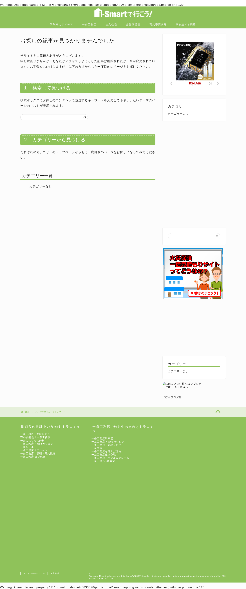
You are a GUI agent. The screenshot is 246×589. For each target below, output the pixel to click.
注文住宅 (111, 24)
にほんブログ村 (172, 397)
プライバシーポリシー (34, 573)
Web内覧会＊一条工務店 (35, 437)
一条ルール (27, 447)
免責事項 (54, 573)
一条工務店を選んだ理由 (106, 451)
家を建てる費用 (186, 24)
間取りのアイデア (61, 24)
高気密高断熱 (158, 24)
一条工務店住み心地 (103, 454)
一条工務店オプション (33, 450)
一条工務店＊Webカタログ (36, 444)
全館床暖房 (133, 24)
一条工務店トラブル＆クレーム (110, 458)
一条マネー (98, 448)
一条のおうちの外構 (32, 440)
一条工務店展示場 (102, 438)
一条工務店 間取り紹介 (35, 434)
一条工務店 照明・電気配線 (37, 453)
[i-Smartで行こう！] (123, 19)
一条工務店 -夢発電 (103, 461)
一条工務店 (89, 24)
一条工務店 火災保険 (33, 456)
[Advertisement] (194, 150)
